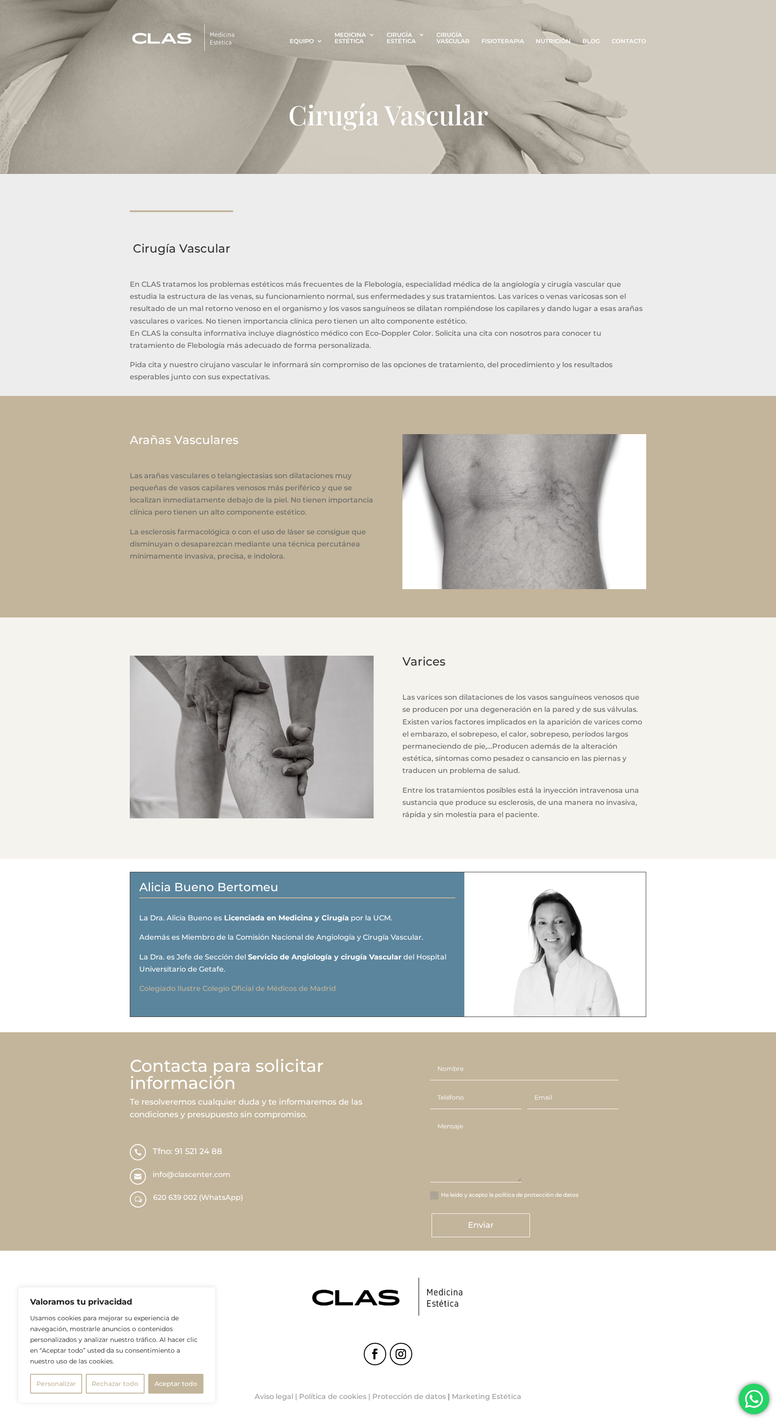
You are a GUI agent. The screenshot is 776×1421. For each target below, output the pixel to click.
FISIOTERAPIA (502, 41)
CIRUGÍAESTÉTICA (401, 37)
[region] (117, 1345)
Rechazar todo (115, 1384)
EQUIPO (302, 41)
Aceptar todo (175, 1384)
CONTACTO (629, 41)
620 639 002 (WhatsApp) (198, 1197)
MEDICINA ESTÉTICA (350, 37)
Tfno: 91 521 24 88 (187, 1151)
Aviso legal (274, 1396)
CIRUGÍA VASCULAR (453, 37)
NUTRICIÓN (553, 41)
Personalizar (56, 1384)
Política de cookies (332, 1396)
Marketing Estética (486, 1396)
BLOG (591, 41)
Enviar (481, 1225)
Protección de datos (409, 1396)
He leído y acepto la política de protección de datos (509, 1194)
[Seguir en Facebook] (375, 1354)
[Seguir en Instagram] (401, 1354)
